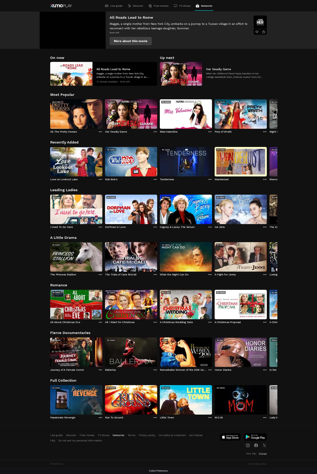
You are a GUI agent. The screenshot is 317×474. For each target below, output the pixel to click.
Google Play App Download (255, 438)
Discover (138, 5)
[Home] (61, 5)
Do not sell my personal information (80, 440)
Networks (206, 5)
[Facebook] (256, 445)
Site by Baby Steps (257, 464)
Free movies (161, 5)
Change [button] (263, 453)
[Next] (267, 113)
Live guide (116, 5)
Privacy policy (147, 435)
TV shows (185, 5)
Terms (131, 435)
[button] (131, 41)
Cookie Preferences (158, 471)
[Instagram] (247, 445)
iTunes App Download (230, 438)
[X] (264, 445)
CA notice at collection (172, 435)
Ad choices (196, 435)
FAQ (52, 440)
